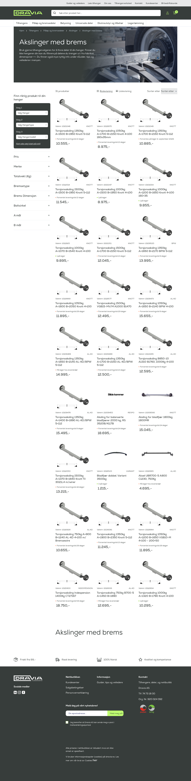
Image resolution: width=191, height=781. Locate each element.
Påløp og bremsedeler (44, 23)
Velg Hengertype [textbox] (26, 125)
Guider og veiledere (75, 3)
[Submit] (54, 13)
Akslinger (73, 30)
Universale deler (84, 23)
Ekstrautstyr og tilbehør (110, 23)
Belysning (65, 23)
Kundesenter (152, 3)
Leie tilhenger (94, 3)
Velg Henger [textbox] (24, 113)
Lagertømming (136, 23)
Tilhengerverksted (123, 3)
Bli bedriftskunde (169, 3)
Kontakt (138, 3)
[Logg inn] (167, 13)
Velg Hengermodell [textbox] (27, 137)
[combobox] (106, 13)
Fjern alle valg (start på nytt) (28, 144)
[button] (32, 155)
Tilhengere (22, 23)
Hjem (21, 30)
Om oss (107, 3)
